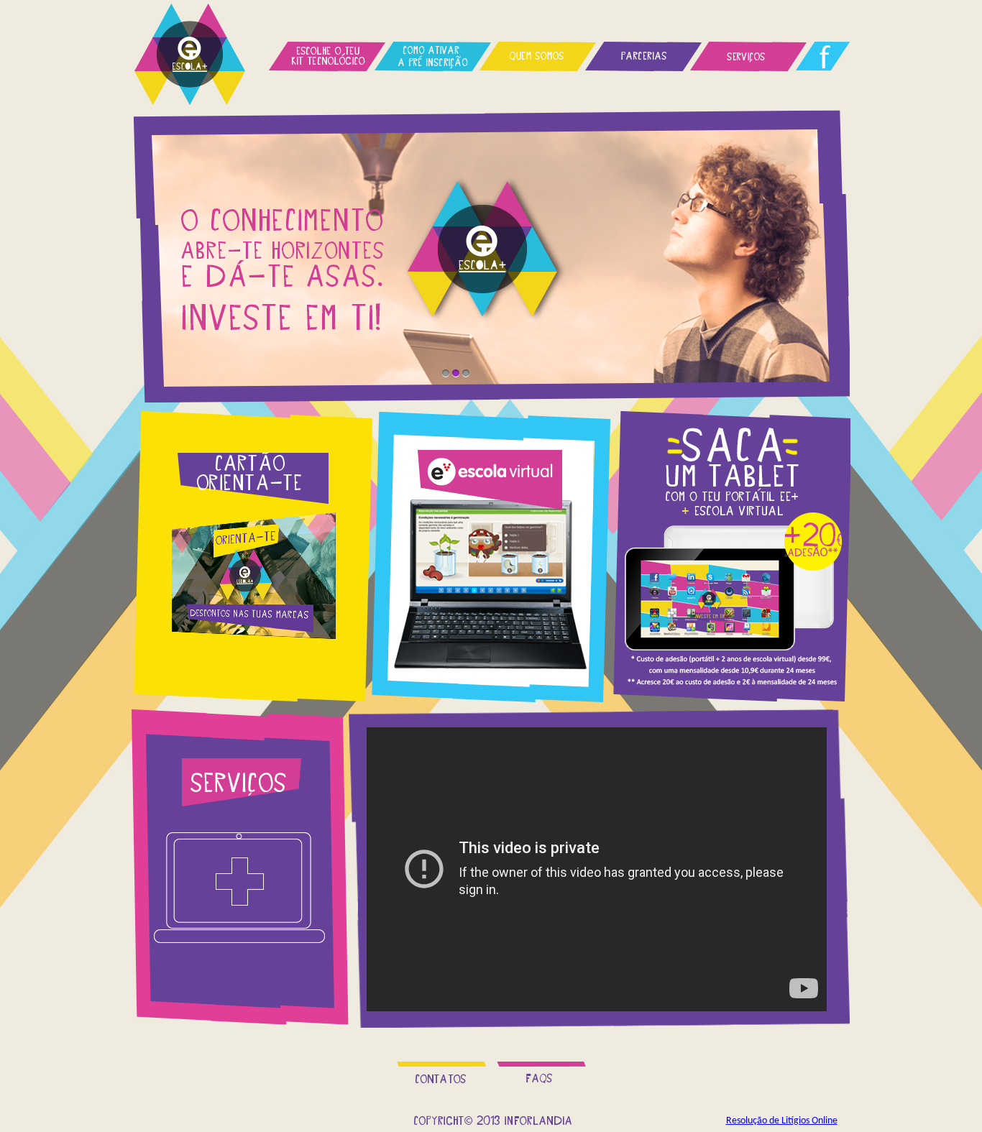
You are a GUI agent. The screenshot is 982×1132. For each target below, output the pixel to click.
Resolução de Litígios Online (782, 1120)
